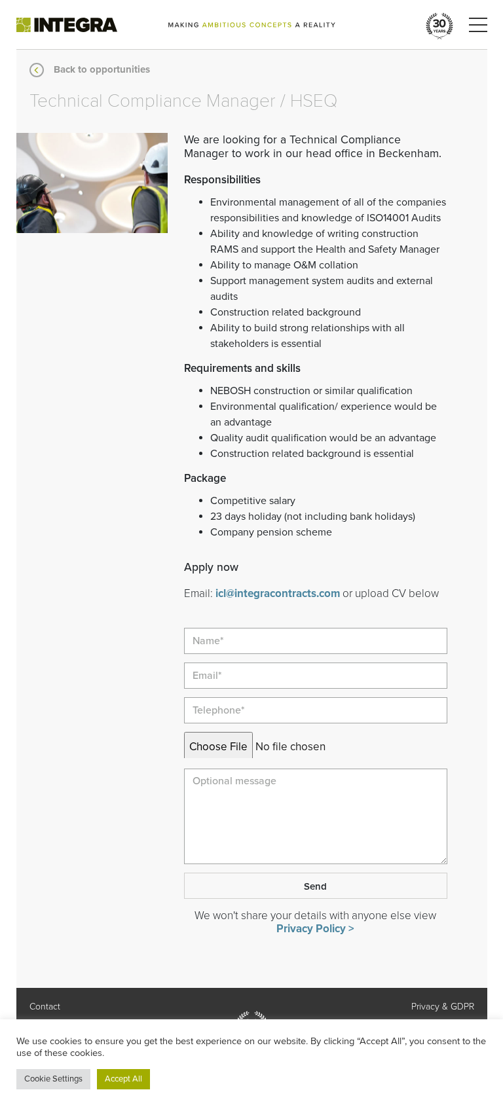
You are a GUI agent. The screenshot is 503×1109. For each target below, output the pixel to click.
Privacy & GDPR (442, 1006)
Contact (44, 1006)
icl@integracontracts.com (277, 593)
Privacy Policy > (315, 929)
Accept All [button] (123, 1079)
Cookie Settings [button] (53, 1079)
